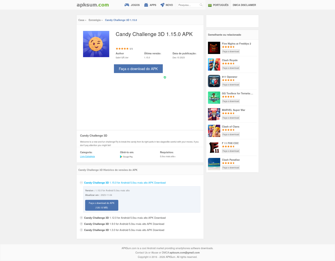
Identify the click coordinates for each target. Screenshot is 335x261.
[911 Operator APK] (214, 80)
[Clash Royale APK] (214, 64)
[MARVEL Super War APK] (214, 114)
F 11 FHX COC (230, 143)
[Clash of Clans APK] (214, 130)
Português (220, 5)
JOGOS (135, 5)
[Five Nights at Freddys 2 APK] (214, 47)
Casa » (82, 20)
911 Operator (229, 76)
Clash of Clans (230, 126)
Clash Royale (230, 60)
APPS (153, 5)
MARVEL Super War (233, 110)
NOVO (169, 5)
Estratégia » (96, 20)
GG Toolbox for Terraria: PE (237, 93)
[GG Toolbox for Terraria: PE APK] (214, 97)
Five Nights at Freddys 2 (236, 43)
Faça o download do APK (138, 69)
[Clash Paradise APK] (214, 163)
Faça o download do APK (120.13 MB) (101, 205)
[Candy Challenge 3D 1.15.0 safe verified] (164, 77)
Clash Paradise (231, 159)
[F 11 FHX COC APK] (214, 147)
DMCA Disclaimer (244, 5)
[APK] (93, 5)
